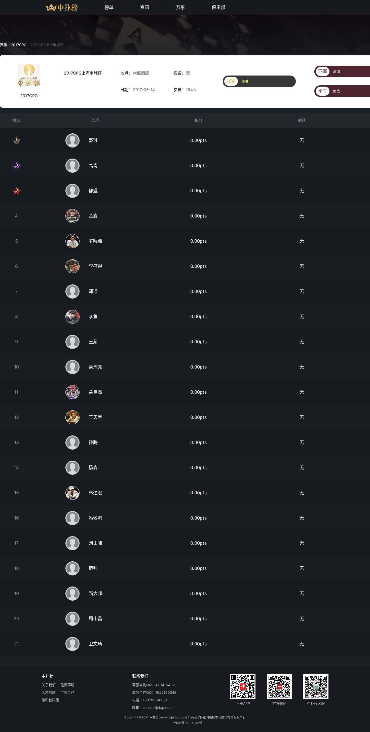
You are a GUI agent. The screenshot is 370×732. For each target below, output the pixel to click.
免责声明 (67, 685)
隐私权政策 (50, 700)
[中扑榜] (52, 8)
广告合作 (67, 692)
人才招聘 (49, 692)
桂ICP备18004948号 (187, 722)
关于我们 (49, 685)
